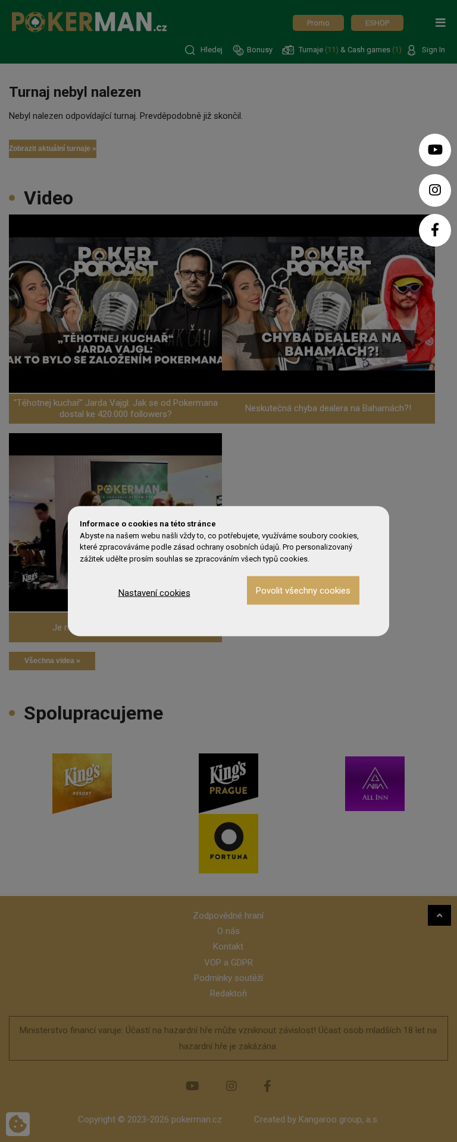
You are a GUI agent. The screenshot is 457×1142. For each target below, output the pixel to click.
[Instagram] (435, 190)
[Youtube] (435, 150)
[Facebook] (435, 230)
